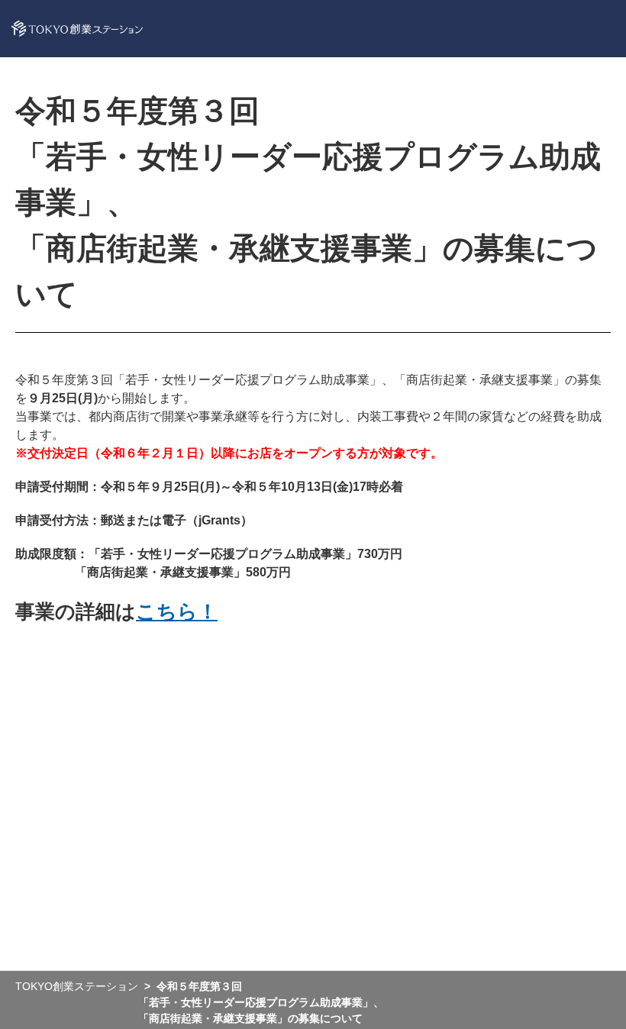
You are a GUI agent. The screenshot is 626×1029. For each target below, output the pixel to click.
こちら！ (177, 611)
